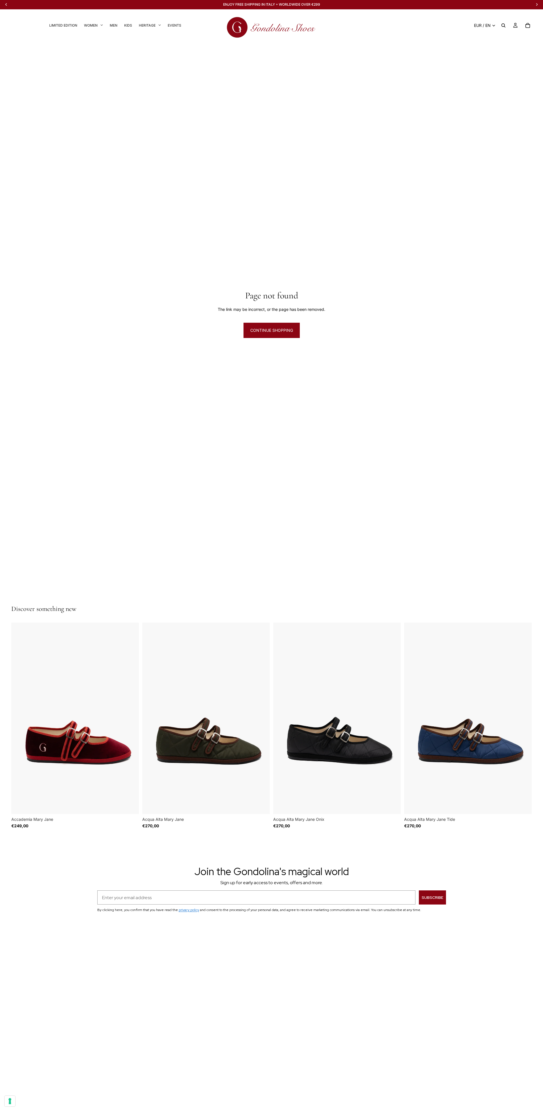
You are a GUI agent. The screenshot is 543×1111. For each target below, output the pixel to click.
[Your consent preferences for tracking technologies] (10, 1101)
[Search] (503, 25)
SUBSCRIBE (432, 897)
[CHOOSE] (130, 805)
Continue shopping (271, 330)
